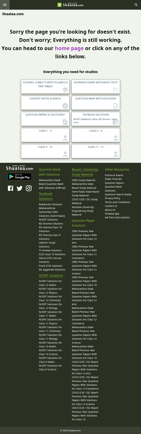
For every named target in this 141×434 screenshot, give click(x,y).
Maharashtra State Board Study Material (84, 185)
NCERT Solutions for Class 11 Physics (50, 321)
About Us (110, 209)
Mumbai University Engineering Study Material (83, 210)
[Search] (136, 5)
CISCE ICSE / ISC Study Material (85, 201)
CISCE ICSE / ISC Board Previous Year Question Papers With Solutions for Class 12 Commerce (85, 382)
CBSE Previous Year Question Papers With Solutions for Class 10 (84, 281)
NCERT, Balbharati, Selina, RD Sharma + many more (95, 118)
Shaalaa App (112, 213)
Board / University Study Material (85, 171)
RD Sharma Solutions (51, 223)
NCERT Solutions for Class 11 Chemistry (50, 329)
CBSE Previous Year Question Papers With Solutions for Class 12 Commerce (84, 252)
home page (69, 48)
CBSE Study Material (83, 180)
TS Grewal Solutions (50, 250)
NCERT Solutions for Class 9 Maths (50, 359)
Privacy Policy (112, 198)
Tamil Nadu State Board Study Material (85, 193)
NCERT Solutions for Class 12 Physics (50, 290)
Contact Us (111, 205)
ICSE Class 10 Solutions (52, 254)
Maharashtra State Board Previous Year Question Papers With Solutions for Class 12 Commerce (84, 315)
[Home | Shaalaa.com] (59, 5)
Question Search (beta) (118, 194)
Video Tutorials (113, 179)
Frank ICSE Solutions (50, 265)
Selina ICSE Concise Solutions (50, 259)
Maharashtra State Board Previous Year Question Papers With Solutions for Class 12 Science (84, 335)
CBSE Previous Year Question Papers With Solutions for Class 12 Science (84, 267)
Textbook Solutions (46, 196)
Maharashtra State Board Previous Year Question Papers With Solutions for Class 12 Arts (84, 296)
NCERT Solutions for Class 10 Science (50, 352)
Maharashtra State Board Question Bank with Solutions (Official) (52, 183)
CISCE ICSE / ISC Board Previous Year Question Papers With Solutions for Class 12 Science (85, 398)
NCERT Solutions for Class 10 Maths (50, 344)
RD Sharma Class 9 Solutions (50, 236)
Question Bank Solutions (113, 188)
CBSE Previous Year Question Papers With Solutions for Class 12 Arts (84, 236)
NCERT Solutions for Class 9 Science (50, 367)
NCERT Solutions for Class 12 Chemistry (50, 298)
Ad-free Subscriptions (117, 217)
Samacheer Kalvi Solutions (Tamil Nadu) (52, 213)
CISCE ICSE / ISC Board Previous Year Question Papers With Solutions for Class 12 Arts (85, 367)
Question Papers (114, 182)
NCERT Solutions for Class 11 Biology (50, 336)
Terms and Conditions (117, 202)
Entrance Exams (114, 175)
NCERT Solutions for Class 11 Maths (50, 313)
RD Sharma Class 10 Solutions (50, 229)
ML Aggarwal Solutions (52, 269)
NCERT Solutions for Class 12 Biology (50, 306)
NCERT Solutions (48, 219)
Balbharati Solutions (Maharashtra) (50, 206)
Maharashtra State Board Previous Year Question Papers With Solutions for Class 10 (84, 352)
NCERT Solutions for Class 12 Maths (50, 282)
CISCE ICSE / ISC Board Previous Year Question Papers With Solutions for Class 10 (85, 413)
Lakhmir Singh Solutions (47, 244)
